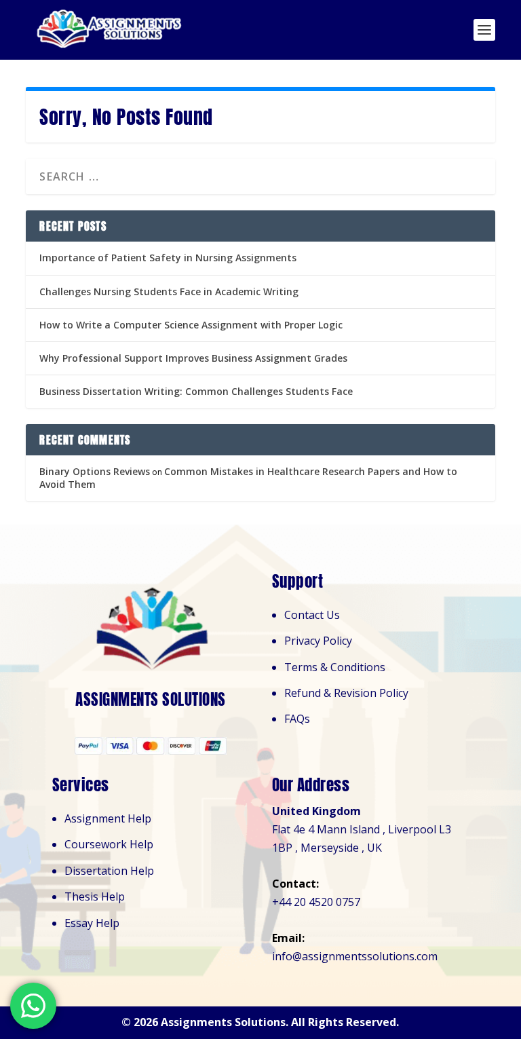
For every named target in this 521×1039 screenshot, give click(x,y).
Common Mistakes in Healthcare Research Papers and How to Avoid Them (248, 477)
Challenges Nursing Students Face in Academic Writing (168, 291)
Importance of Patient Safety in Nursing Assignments (167, 257)
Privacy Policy (318, 640)
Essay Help (91, 922)
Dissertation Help (109, 870)
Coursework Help (108, 844)
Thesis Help (94, 896)
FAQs (297, 718)
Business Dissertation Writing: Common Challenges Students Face (196, 391)
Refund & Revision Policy (346, 692)
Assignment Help (107, 818)
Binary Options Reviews (94, 471)
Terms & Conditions (334, 667)
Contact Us (312, 614)
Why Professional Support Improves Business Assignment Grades (193, 358)
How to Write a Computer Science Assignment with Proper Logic (191, 324)
